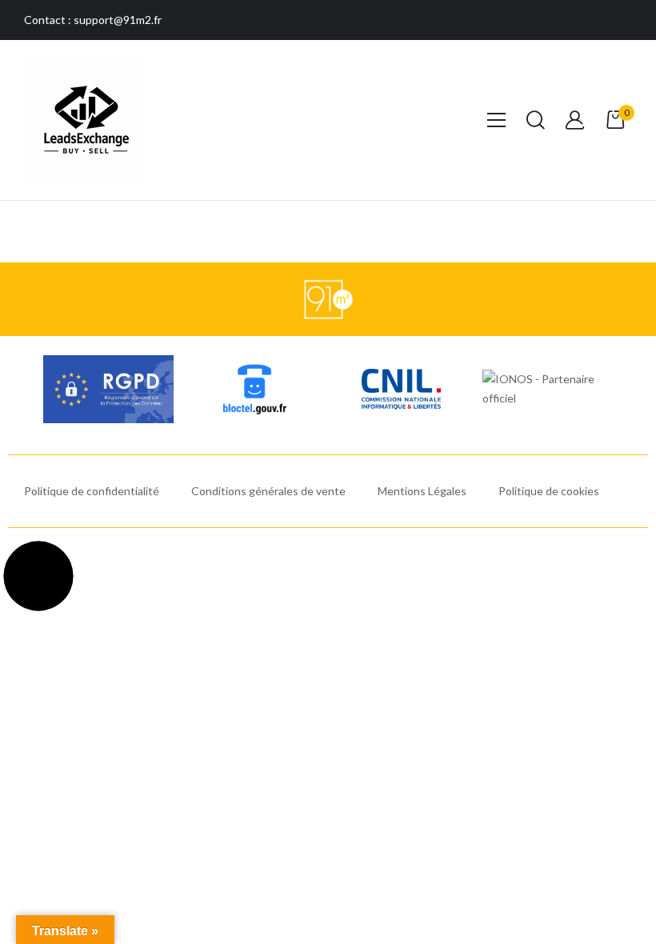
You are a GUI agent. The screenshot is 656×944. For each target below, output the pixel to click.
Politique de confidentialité (91, 491)
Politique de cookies (548, 491)
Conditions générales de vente (268, 491)
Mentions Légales (422, 491)
